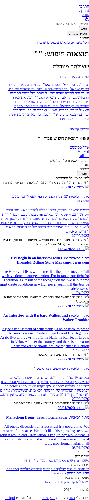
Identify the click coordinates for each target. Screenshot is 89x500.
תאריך (83, 173)
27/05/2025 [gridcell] (80, 236)
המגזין (71, 473)
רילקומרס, (48, 498)
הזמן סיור (63, 482)
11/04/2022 (66, 249)
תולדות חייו (31, 460)
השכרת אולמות (31, 469)
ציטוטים (53, 42)
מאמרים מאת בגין (53, 460)
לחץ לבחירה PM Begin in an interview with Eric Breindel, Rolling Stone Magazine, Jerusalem (46, 242)
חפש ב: (84, 38)
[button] (84, 6)
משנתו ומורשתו (78, 460)
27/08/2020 (66, 359)
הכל (86, 42)
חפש (84, 28)
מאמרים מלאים (71, 42)
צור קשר (50, 482)
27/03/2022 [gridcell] (80, 350)
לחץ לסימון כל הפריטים (66, 160)
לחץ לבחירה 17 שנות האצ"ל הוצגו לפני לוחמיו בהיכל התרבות (45, 182)
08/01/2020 (66, 408)
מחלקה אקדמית (54, 469)
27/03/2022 (66, 306)
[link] (83, 11)
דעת (72, 498)
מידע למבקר (79, 482)
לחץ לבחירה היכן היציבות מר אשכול (63, 354)
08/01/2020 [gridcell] (80, 448)
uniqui (10, 498)
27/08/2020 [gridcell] (80, 399)
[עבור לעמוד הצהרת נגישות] (87, 19)
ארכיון (41, 42)
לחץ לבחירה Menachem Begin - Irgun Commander (51, 403)
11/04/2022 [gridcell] (80, 293)
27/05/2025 (66, 187)
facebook (59, 473)
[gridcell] (82, 187)
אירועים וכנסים (78, 469)
